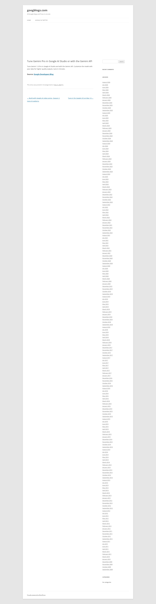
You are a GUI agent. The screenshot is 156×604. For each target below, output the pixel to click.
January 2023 (106, 192)
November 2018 (107, 319)
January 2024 (106, 161)
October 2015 (106, 414)
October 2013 (106, 475)
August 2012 (106, 511)
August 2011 (106, 541)
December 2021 (107, 225)
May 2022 (105, 212)
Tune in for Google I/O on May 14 (80, 98)
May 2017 (105, 365)
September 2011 (107, 539)
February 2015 (106, 434)
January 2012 (106, 529)
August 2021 (106, 235)
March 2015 (106, 432)
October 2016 (106, 383)
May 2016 (105, 396)
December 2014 (107, 439)
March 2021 (106, 248)
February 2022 (106, 220)
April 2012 (105, 521)
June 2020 (105, 271)
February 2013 (106, 495)
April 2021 (105, 245)
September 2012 (107, 508)
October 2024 (106, 138)
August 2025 (106, 113)
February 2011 (106, 554)
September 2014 (107, 447)
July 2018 (105, 330)
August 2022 (106, 205)
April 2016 (105, 399)
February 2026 (106, 98)
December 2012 (107, 501)
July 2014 (105, 452)
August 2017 (106, 358)
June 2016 (105, 393)
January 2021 (106, 253)
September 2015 (107, 416)
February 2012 (106, 526)
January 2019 (106, 314)
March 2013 (106, 493)
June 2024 (105, 149)
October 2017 (106, 353)
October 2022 (106, 200)
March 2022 (106, 217)
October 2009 (106, 567)
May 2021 (105, 243)
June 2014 (105, 455)
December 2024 (107, 133)
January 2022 (106, 223)
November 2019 (107, 289)
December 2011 (107, 531)
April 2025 (105, 123)
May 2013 (105, 488)
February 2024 (106, 159)
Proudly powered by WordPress (36, 595)
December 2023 (107, 164)
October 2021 (106, 230)
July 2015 (105, 421)
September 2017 (107, 355)
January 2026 (106, 100)
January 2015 (106, 437)
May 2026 (105, 90)
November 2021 (107, 228)
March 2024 (106, 156)
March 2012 (106, 524)
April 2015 (105, 429)
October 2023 (106, 169)
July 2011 (105, 544)
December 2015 (107, 409)
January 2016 (106, 406)
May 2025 (105, 120)
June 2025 (105, 118)
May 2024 (105, 151)
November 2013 (107, 472)
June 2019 (105, 302)
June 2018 (105, 332)
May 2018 (105, 335)
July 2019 (105, 299)
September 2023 (107, 171)
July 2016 (105, 391)
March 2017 (106, 370)
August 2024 (106, 143)
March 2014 (106, 462)
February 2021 (106, 251)
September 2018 (107, 325)
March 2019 (106, 309)
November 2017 (107, 350)
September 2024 (107, 141)
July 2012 (105, 513)
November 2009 (107, 564)
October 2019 (106, 291)
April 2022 (105, 215)
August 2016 (106, 388)
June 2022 (105, 210)
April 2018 (105, 337)
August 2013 (106, 480)
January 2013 (106, 498)
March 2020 (106, 279)
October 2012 (106, 506)
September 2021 (107, 233)
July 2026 (105, 85)
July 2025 (105, 115)
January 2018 (106, 345)
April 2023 (105, 184)
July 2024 (105, 146)
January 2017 (106, 376)
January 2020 (106, 284)
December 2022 (107, 194)
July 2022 (105, 207)
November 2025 (107, 105)
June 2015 (105, 424)
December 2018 (107, 317)
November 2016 (107, 381)
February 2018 (106, 342)
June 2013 (105, 485)
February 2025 (106, 128)
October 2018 (106, 322)
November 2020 (107, 258)
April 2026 (105, 92)
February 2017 (106, 373)
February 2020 (106, 281)
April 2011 (105, 549)
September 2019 (107, 294)
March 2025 (106, 126)
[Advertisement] (78, 39)
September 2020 (107, 263)
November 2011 (107, 534)
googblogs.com (37, 10)
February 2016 (106, 404)
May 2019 (105, 304)
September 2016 (107, 386)
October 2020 (106, 261)
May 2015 (105, 427)
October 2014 (106, 444)
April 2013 (105, 490)
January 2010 (106, 559)
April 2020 (105, 276)
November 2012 (107, 503)
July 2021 (105, 238)
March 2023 (106, 187)
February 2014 (106, 465)
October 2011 (106, 536)
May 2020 (105, 274)
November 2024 (107, 136)
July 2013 (105, 483)
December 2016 (107, 378)
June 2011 (105, 546)
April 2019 (105, 307)
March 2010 (106, 557)
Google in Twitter (41, 20)
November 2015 (107, 411)
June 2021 (105, 240)
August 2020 (106, 266)
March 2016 (106, 401)
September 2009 (107, 569)
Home (29, 20)
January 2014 (106, 467)
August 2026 (106, 82)
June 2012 (105, 516)
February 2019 (106, 312)
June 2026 (105, 87)
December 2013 (107, 470)
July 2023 (105, 177)
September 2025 (107, 110)
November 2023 (107, 166)
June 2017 (105, 363)
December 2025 (107, 103)
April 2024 (105, 154)
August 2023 (106, 174)
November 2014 (107, 442)
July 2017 (105, 360)
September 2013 (107, 478)
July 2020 (105, 268)
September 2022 (107, 202)
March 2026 (106, 95)
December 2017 (107, 347)
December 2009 (107, 562)
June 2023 (105, 179)
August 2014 (106, 450)
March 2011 (106, 552)
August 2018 (106, 327)
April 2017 (105, 368)
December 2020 (107, 256)
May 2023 (105, 182)
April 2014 (105, 460)
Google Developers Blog (43, 74)
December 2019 (107, 286)
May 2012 (105, 518)
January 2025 (106, 131)
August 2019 (106, 296)
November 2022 (107, 197)
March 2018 (106, 340)
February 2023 (106, 189)
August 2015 (106, 419)
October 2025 (106, 108)
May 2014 (105, 457)
